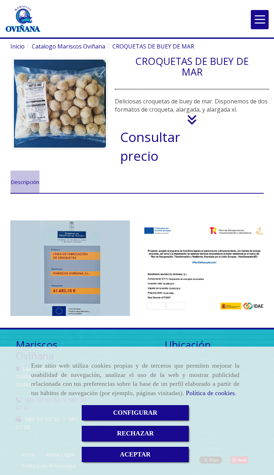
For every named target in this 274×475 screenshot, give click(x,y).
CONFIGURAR (135, 412)
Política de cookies (210, 393)
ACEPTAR (135, 454)
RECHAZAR (135, 433)
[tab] (25, 181)
